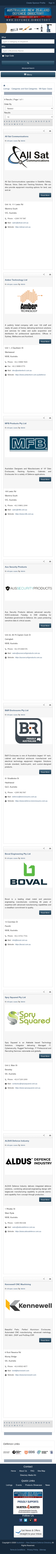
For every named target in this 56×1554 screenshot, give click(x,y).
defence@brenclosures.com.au (24, 797)
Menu (29, 74)
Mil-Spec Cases (45, 88)
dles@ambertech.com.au (22, 371)
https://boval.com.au (23, 944)
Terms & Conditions (17, 1549)
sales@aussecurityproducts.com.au (26, 653)
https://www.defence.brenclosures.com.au (31, 801)
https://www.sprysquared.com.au (27, 1088)
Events (19, 1485)
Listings (6, 88)
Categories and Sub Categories (24, 88)
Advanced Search (28, 68)
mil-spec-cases (12, 141)
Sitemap (42, 1549)
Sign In (52, 2)
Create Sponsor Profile (35, 2)
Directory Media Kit (28, 1475)
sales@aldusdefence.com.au (23, 1227)
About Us (23, 1470)
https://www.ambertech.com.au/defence (30, 375)
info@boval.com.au (19, 940)
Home (13, 1470)
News (47, 1485)
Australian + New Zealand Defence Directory (33, 1542)
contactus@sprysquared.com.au (24, 1084)
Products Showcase (33, 1485)
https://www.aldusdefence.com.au (28, 1231)
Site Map (41, 1470)
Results (7, 112)
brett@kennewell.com (20, 1371)
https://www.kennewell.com (25, 1375)
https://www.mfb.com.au (24, 514)
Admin (23, 141)
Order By (8, 104)
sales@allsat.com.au (20, 223)
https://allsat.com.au (23, 227)
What (4, 37)
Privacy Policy (32, 1549)
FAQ (32, 1470)
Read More (45, 195)
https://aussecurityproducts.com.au (28, 658)
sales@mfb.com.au (19, 510)
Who (3, 46)
